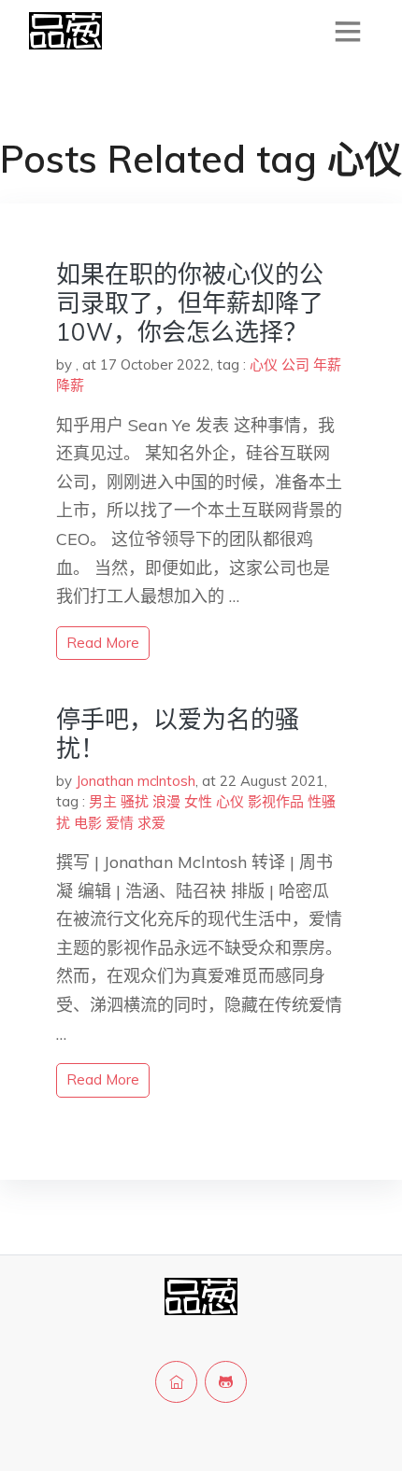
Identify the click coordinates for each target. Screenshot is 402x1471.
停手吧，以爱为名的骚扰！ (177, 734)
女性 (198, 801)
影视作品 (276, 801)
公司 (295, 364)
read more (102, 642)
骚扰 (135, 801)
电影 (88, 823)
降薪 (70, 385)
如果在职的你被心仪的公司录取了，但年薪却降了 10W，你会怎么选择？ (189, 303)
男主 (103, 801)
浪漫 (166, 801)
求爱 (151, 823)
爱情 (120, 823)
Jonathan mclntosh (135, 781)
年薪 (327, 364)
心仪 (264, 364)
